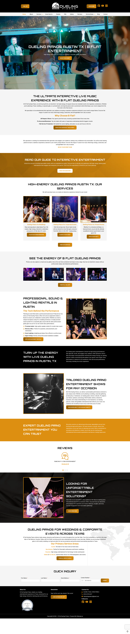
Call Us (25, 6)
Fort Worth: (52, 554)
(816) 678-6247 (88, 594)
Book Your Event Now (65, 147)
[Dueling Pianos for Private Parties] (93, 209)
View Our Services (65, 244)
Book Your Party (93, 236)
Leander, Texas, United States (91, 592)
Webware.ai (80, 616)
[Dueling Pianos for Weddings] (36, 209)
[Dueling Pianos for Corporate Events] (65, 209)
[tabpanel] (65, 463)
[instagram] (107, 6)
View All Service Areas (65, 558)
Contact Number (85, 577)
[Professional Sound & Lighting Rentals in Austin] (86, 318)
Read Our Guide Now (65, 170)
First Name (24, 578)
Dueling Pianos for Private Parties (93, 224)
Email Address (65, 578)
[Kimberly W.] (65, 456)
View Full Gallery (65, 285)
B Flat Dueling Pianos (63, 616)
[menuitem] (24, 14)
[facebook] (99, 6)
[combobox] (82, 580)
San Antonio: (49, 549)
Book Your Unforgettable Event (65, 127)
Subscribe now (72, 511)
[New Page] (27, 605)
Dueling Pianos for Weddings (36, 224)
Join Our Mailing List (59, 597)
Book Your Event (58, 58)
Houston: (48, 552)
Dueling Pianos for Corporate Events (65, 224)
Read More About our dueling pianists (79, 407)
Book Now (91, 6)
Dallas (46, 554)
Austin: (53, 546)
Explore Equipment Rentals (33, 339)
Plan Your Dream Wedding (36, 234)
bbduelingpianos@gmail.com (91, 596)
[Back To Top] (127, 631)
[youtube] (103, 6)
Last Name (44, 578)
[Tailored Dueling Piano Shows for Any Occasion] (43, 393)
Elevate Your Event (65, 234)
